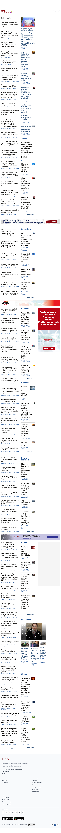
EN (52, 824)
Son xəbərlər (4, 780)
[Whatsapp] (3, 812)
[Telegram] (16, 812)
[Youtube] (13, 812)
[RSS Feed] (22, 812)
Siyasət (24, 138)
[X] (9, 812)
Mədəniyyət (26, 619)
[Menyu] (58, 11)
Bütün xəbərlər (30, 214)
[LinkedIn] (19, 812)
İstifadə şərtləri (5, 797)
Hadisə (24, 543)
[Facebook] (6, 812)
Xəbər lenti (6, 18)
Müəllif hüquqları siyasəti (7, 801)
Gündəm (25, 383)
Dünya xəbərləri (25, 459)
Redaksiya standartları (37, 787)
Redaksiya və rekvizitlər (37, 782)
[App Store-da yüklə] (7, 818)
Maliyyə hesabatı (35, 791)
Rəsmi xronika (5, 782)
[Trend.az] (6, 11)
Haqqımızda (34, 780)
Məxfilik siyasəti (5, 799)
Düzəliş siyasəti (35, 789)
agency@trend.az (5, 773)
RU (57, 824)
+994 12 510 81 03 (5, 771)
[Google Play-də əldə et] (19, 818)
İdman (24, 674)
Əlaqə (33, 785)
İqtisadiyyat (26, 229)
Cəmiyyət (25, 309)
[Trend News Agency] (6, 759)
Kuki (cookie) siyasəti (6, 804)
